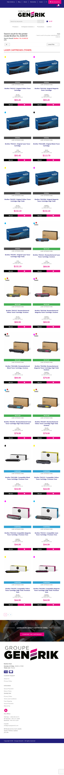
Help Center (10, 2)
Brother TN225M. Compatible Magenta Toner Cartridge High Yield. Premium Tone (46, 590)
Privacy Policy (8, 681)
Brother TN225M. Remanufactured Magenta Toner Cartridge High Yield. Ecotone (46, 368)
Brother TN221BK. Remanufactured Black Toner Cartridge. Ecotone (18, 367)
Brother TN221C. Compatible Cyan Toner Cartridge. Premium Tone (46, 534)
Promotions (40, 27)
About (25, 2)
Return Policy (8, 691)
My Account (54, 2)
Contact (49, 27)
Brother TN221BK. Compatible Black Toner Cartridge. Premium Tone (17, 478)
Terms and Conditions (10, 699)
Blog (19, 2)
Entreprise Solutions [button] (27, 27)
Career (41, 2)
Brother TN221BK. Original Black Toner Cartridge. (46, 145)
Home (58, 34)
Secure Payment (8, 688)
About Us (6, 678)
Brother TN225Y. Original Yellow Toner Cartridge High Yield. (18, 200)
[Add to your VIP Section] (24, 105)
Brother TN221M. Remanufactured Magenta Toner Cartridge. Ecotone (46, 311)
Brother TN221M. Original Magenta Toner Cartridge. (46, 89)
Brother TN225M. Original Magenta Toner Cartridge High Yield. (46, 200)
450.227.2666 (15, 718)
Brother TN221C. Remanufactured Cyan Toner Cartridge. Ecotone (46, 256)
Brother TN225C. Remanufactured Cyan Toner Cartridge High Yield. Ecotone (17, 422)
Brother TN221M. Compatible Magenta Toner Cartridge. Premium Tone (18, 534)
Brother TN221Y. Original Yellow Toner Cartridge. (18, 89)
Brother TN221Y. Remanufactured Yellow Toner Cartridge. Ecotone (17, 311)
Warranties (33, 2)
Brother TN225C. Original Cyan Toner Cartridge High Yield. (17, 255)
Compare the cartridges (32, 634)
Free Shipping (8, 701)
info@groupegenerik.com (11, 725)
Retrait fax (7, 706)
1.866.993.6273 (14, 717)
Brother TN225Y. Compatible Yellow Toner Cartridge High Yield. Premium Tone (17, 590)
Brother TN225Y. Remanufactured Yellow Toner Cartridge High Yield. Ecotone (46, 423)
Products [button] (15, 27)
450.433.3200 (14, 720)
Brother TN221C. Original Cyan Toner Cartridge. (17, 145)
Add (11, 105)
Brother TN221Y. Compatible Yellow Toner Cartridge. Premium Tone (46, 478)
